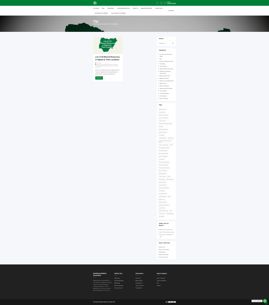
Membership (162, 252)
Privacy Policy (139, 288)
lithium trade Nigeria (163, 170)
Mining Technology (164, 86)
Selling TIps (162, 247)
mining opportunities (163, 193)
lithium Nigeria (161, 159)
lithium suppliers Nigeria (163, 165)
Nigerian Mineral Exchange (166, 88)
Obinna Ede (99, 63)
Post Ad (172, 10)
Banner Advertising (163, 254)
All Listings (96, 8)
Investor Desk (158, 8)
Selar (171, 210)
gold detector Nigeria (163, 132)
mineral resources (162, 176)
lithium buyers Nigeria (163, 150)
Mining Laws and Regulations (167, 81)
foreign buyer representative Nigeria (165, 123)
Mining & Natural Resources (108, 65)
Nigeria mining (161, 199)
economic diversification (163, 117)
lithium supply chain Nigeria (164, 167)
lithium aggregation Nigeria (164, 147)
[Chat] (161, 3)
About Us (135, 8)
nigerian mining (162, 207)
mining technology (162, 196)
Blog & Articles (139, 280)
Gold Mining (115, 64)
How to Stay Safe (161, 278)
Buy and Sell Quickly (164, 249)
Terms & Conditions (161, 280)
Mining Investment (164, 78)
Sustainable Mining (164, 93)
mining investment (162, 185)
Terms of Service (140, 285)
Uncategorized (163, 96)
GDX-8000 (161, 126)
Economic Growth (162, 120)
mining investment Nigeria (164, 187)
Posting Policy (139, 283)
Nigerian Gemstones (163, 202)
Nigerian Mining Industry (163, 210)
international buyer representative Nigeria (165, 141)
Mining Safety (163, 83)
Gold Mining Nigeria (162, 138)
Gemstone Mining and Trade (105, 64)
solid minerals (161, 213)
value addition (161, 216)
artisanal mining (162, 112)
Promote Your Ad (163, 257)
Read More (99, 78)
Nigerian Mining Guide (146, 8)
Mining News (111, 8)
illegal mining (170, 138)
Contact (159, 285)
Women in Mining (164, 98)
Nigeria (169, 196)
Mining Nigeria (161, 190)
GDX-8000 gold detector (163, 129)
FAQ (158, 283)
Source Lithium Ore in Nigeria (118, 13)
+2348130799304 (171, 3)
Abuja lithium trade (162, 109)
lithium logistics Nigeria (163, 153)
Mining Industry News (165, 76)
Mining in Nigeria (170, 179)
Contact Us (138, 278)
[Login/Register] (157, 3)
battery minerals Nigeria (163, 115)
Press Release (163, 91)
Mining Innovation (162, 182)
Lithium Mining (98, 65)
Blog (103, 8)
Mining (169, 176)
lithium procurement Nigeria (164, 162)
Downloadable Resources (123, 8)
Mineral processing (162, 173)
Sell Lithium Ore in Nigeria (101, 13)
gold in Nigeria (161, 135)
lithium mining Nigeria (163, 156)
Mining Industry (162, 179)
